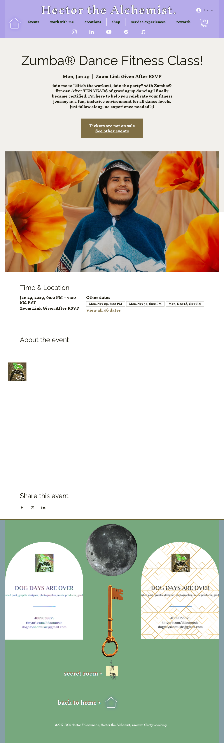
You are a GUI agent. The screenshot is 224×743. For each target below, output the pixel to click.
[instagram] (74, 32)
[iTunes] (143, 32)
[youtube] (109, 32)
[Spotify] (126, 32)
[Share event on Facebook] (22, 387)
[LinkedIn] (91, 32)
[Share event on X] (33, 387)
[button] (92, 22)
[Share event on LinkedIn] (43, 387)
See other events (112, 130)
